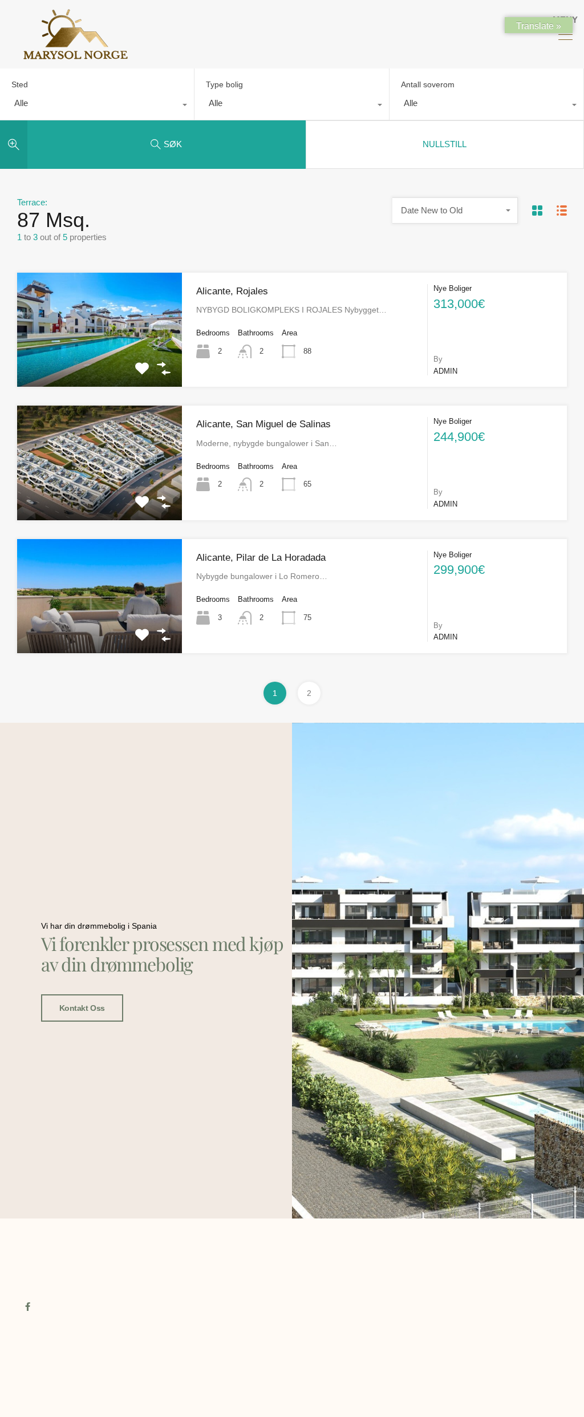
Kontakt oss (82, 1008)
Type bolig (224, 84)
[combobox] (97, 106)
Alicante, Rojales (232, 291)
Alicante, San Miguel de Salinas (263, 424)
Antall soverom (428, 84)
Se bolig (99, 364)
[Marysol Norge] (75, 54)
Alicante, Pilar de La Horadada (261, 557)
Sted (19, 84)
